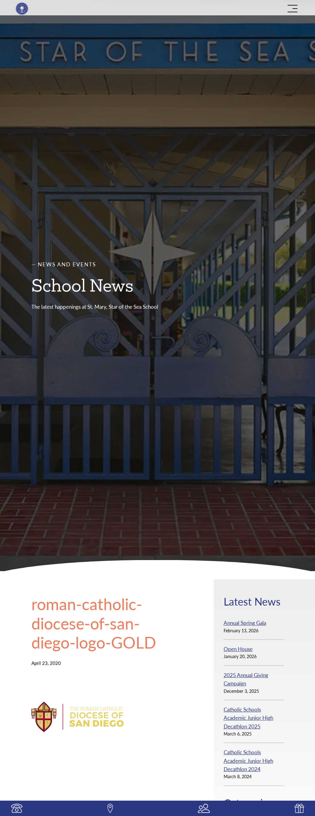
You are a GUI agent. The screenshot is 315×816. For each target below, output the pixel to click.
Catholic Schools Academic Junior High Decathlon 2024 (248, 761)
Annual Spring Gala (245, 622)
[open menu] (292, 8)
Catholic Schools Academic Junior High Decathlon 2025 (248, 718)
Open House (238, 649)
